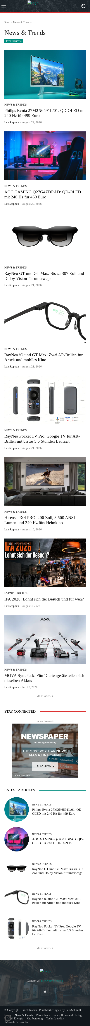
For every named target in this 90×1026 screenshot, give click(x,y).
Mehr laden (43, 696)
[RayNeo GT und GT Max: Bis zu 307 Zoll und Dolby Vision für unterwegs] (45, 237)
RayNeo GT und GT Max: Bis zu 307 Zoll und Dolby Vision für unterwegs (57, 871)
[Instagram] (45, 991)
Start (7, 22)
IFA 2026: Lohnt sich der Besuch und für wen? (44, 599)
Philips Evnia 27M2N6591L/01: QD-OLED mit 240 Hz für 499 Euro (57, 811)
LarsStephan (11, 122)
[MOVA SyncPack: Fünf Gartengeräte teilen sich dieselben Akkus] (45, 639)
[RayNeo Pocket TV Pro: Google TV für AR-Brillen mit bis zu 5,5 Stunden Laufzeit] (45, 400)
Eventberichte (14, 40)
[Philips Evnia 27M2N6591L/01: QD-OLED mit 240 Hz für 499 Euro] (45, 74)
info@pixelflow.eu (52, 980)
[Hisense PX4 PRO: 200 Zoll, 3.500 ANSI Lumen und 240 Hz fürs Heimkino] (45, 481)
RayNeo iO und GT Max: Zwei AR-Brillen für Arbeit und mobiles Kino (43, 357)
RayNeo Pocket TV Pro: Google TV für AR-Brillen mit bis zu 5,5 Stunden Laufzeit (42, 438)
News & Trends (15, 104)
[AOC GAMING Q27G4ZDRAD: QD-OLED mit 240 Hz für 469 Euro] (45, 155)
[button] (8, 1018)
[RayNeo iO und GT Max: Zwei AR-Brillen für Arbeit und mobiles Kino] (45, 318)
